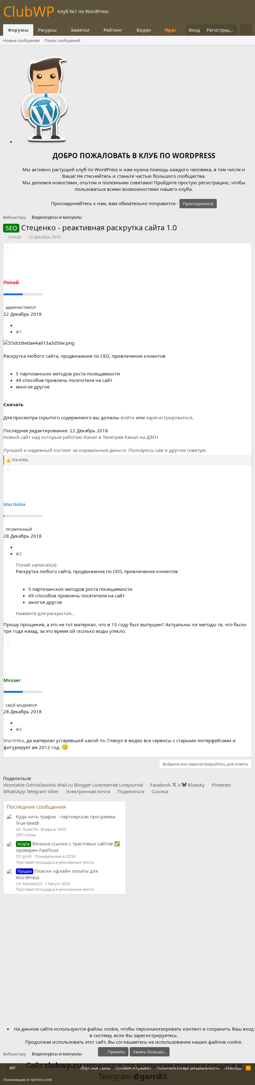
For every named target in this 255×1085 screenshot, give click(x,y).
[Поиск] (246, 30)
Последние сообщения (36, 806)
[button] (61, 30)
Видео (144, 30)
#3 (19, 729)
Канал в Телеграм (103, 437)
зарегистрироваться (169, 417)
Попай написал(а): (37, 565)
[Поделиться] (18, 325)
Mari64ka (13, 740)
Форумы (18, 30)
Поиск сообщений (62, 40)
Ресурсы (47, 30)
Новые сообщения (21, 40)
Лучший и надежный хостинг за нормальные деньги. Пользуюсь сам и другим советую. (105, 450)
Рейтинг (113, 30)
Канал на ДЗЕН (141, 437)
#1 (19, 332)
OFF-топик (26, 835)
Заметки (80, 30)
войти (128, 417)
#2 (19, 553)
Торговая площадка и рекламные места (55, 862)
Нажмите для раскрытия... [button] (45, 613)
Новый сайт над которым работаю (42, 437)
